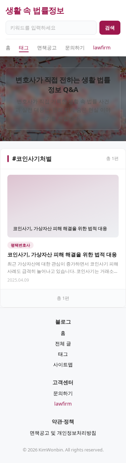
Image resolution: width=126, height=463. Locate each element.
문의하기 (75, 47)
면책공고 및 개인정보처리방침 (63, 432)
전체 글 (63, 343)
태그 (24, 47)
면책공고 (47, 47)
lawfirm (102, 47)
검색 (110, 27)
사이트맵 (63, 364)
